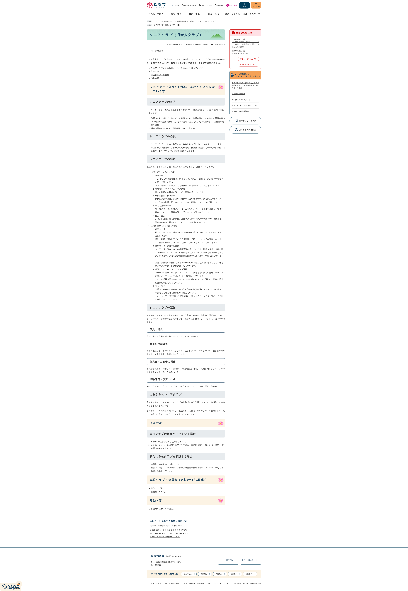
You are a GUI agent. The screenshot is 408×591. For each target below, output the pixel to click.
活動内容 (155, 78)
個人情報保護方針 (172, 583)
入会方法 (155, 71)
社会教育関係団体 (238, 94)
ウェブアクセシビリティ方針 (219, 583)
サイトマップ (156, 583)
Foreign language (190, 5)
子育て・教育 (175, 14)
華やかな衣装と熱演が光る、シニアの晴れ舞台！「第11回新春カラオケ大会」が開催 (245, 85)
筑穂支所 (219, 574)
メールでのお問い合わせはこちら (165, 537)
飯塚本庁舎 (188, 574)
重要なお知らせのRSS (248, 64)
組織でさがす (170, 21)
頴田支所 (249, 574)
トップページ (159, 21)
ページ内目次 (157, 51)
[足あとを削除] (178, 25)
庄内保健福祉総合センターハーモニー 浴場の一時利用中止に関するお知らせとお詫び (245, 44)
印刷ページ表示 (219, 45)
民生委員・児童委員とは (241, 100)
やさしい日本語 (207, 5)
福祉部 (153, 526)
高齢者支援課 (188, 21)
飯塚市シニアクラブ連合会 (163, 509)
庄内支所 (234, 574)
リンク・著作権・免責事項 (193, 583)
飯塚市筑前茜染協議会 (240, 111)
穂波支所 (203, 574)
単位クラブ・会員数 (160, 75)
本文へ (177, 5)
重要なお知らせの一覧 (248, 59)
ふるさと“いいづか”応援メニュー (244, 105)
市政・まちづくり (251, 14)
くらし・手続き (156, 14)
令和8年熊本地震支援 (240, 53)
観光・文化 (213, 14)
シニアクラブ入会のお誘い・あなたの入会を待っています (177, 68)
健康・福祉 (194, 14)
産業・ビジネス (232, 14)
